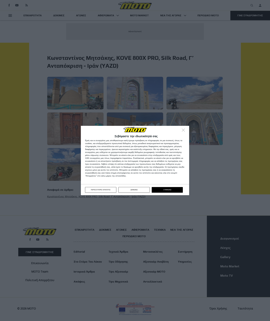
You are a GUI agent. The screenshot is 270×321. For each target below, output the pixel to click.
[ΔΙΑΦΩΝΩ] (184, 131)
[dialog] (135, 160)
